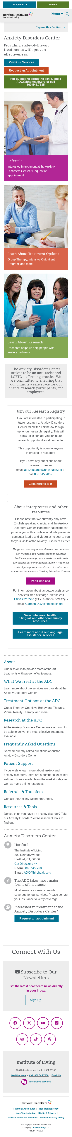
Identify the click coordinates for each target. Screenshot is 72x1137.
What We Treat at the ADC (28, 682)
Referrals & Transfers (23, 792)
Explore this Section (48, 27)
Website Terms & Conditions (23, 1117)
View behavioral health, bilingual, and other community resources (40, 618)
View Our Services (21, 62)
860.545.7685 (34, 868)
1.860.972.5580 (24, 599)
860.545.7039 (43, 474)
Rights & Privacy (47, 1113)
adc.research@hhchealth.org (43, 469)
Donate (53, 4)
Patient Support (18, 764)
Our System (19, 4)
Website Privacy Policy (52, 1117)
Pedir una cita (40, 581)
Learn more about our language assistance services (40, 634)
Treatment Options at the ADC (32, 701)
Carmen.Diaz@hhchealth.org (44, 603)
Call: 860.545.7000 (39, 1075)
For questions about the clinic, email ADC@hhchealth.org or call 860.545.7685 (35, 81)
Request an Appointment (26, 70)
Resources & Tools (20, 807)
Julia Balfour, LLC (40, 1127)
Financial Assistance (24, 1109)
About (9, 662)
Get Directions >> (25, 863)
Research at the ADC (23, 720)
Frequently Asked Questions (30, 744)
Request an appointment (36, 918)
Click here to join (40, 483)
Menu (56, 14)
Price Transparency (48, 1109)
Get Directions (18, 1075)
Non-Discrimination (26, 1113)
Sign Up (35, 1000)
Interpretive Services (40, 1081)
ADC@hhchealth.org (37, 872)
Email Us (56, 1075)
